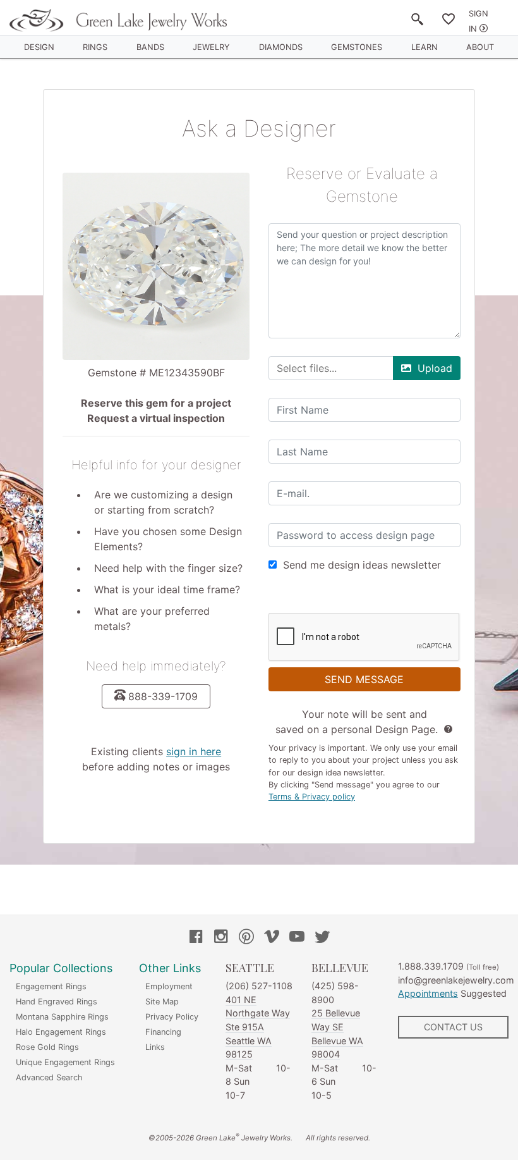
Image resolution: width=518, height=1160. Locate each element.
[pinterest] (246, 938)
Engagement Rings (51, 986)
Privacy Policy (171, 1016)
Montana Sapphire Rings (62, 1016)
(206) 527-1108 (259, 985)
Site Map (162, 1001)
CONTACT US (453, 1026)
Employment (169, 986)
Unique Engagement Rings (65, 1062)
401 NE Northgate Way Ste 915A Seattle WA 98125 (258, 1026)
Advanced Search (49, 1077)
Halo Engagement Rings (61, 1032)
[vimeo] (271, 938)
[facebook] (195, 938)
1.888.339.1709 (431, 966)
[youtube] (297, 938)
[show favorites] (448, 21)
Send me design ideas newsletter (362, 564)
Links (155, 1047)
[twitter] (322, 938)
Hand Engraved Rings (56, 1001)
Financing (163, 1032)
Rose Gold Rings (47, 1047)
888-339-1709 (163, 696)
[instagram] (221, 938)
